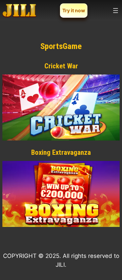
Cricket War (61, 66)
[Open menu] (115, 10)
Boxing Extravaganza (61, 152)
